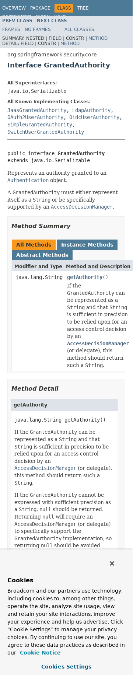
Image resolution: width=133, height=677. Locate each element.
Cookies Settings (66, 667)
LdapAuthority (91, 110)
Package (40, 8)
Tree (83, 8)
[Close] (112, 563)
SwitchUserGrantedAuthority (45, 132)
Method (98, 38)
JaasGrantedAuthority (36, 110)
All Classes (79, 29)
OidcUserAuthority (94, 117)
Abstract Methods (42, 255)
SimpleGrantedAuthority (39, 125)
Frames (11, 29)
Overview (14, 8)
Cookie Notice (39, 653)
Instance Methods (87, 245)
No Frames (38, 29)
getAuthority (84, 277)
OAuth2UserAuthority (35, 117)
